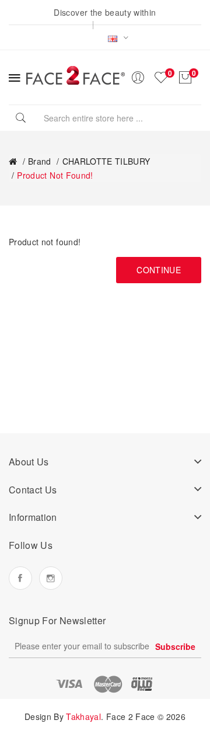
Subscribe (175, 646)
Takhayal (83, 716)
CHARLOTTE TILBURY (106, 161)
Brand (39, 161)
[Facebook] (20, 578)
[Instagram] (50, 578)
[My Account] (137, 78)
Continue (158, 270)
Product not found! (55, 175)
